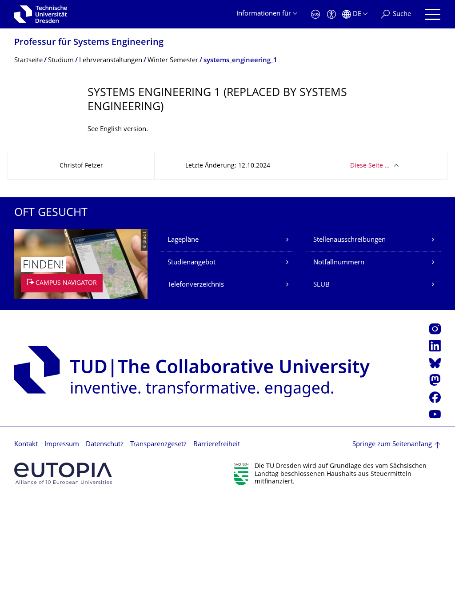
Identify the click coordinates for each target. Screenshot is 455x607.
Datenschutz (105, 444)
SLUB (321, 285)
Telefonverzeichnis (196, 285)
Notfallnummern (338, 263)
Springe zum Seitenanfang (392, 444)
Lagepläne (183, 240)
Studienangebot (192, 263)
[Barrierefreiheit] (331, 14)
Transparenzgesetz (158, 444)
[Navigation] (432, 14)
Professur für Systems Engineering (89, 43)
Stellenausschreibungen (349, 240)
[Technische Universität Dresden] (40, 14)
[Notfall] (315, 14)
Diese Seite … (370, 166)
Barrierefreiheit (216, 444)
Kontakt (26, 444)
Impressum (61, 444)
